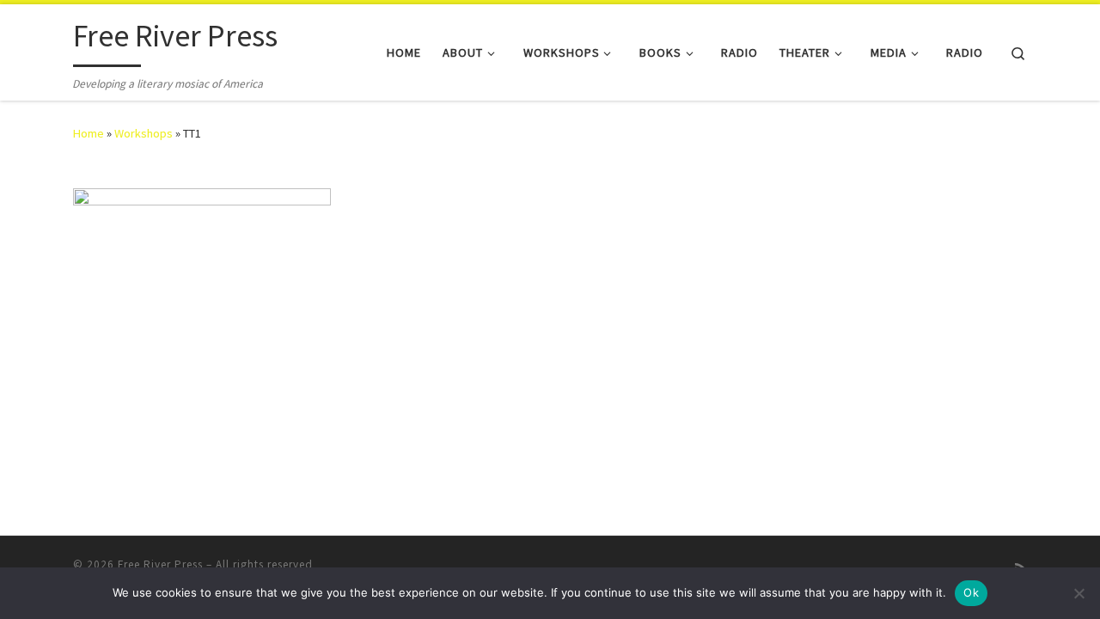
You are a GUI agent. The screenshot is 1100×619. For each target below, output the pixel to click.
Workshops (143, 133)
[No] (1078, 593)
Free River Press (160, 564)
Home (88, 133)
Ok (971, 592)
